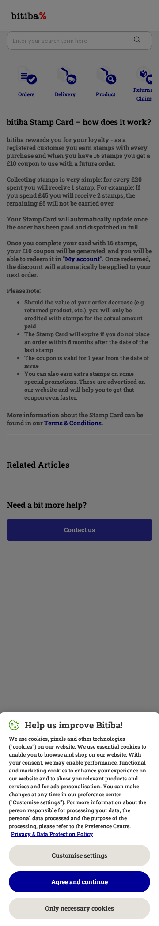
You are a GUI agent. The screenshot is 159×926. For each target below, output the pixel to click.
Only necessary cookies (79, 908)
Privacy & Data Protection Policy (52, 833)
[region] (79, 819)
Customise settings (79, 855)
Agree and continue (79, 881)
